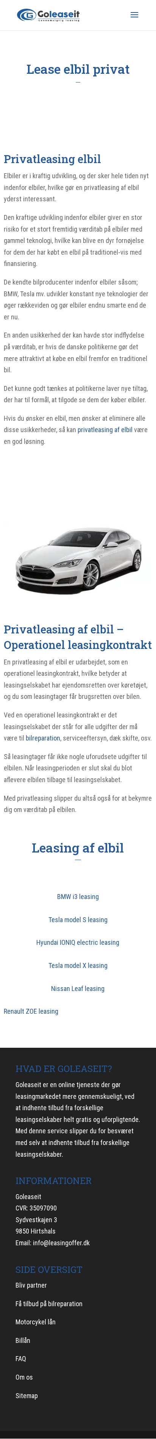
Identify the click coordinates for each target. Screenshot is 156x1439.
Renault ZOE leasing (31, 1011)
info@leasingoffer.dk (61, 1243)
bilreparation (43, 738)
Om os (24, 1377)
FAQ (21, 1359)
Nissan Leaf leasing (78, 989)
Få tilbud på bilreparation (49, 1304)
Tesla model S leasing (78, 920)
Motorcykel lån (36, 1322)
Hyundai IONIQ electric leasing (77, 942)
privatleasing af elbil (105, 430)
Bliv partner (31, 1285)
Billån (23, 1340)
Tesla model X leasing (78, 965)
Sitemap (27, 1396)
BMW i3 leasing (78, 897)
